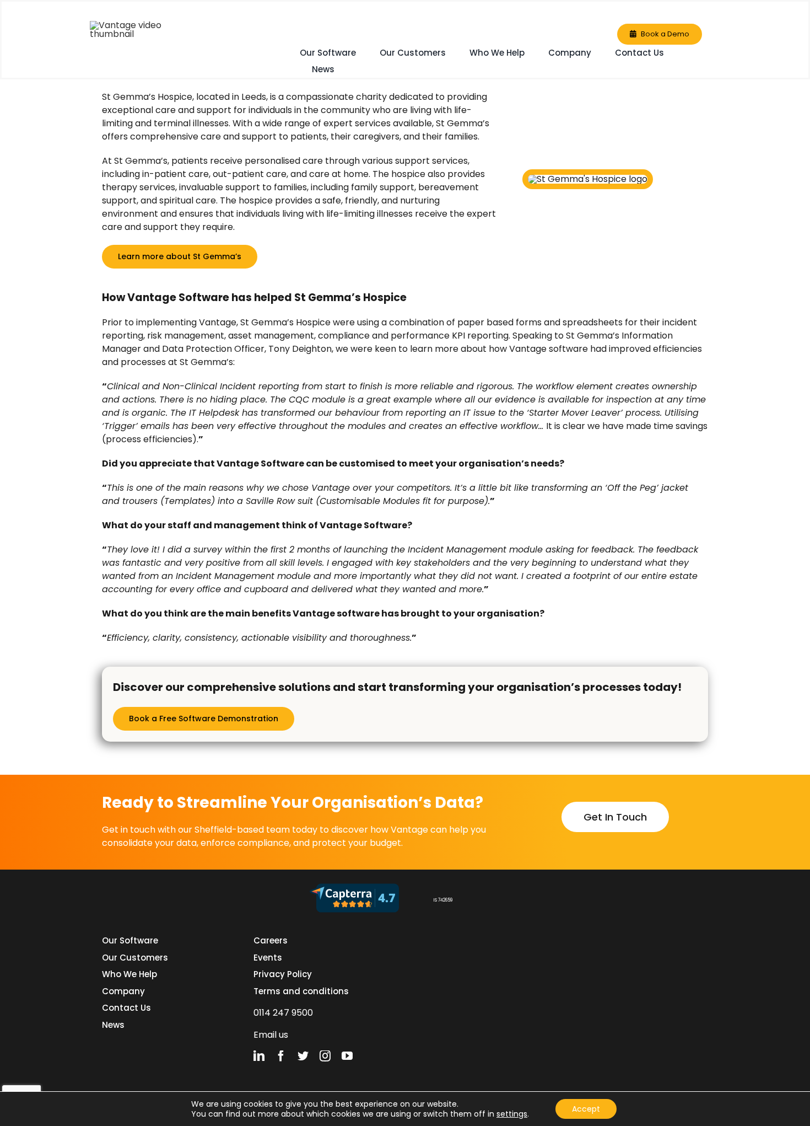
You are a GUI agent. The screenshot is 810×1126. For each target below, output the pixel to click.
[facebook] (281, 1055)
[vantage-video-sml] (145, 25)
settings (511, 1114)
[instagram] (325, 1055)
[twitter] (303, 1055)
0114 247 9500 (283, 1012)
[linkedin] (258, 1055)
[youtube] (347, 1055)
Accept (586, 1108)
